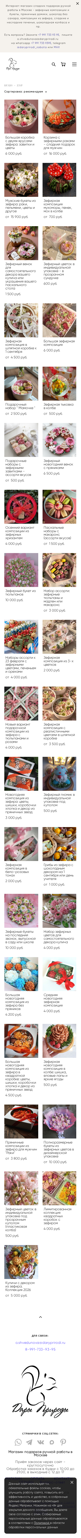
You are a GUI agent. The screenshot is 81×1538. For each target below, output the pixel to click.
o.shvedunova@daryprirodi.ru (41, 1342)
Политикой (42, 1523)
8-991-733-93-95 (40, 1349)
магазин (8, 85)
